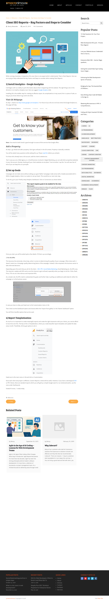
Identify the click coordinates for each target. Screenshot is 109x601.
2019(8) (84, 221)
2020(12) (85, 218)
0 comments (39, 26)
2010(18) (85, 248)
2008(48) (85, 255)
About (59, 5)
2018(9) (84, 224)
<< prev (11, 401)
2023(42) (85, 209)
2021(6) (84, 215)
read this (45, 153)
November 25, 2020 (11, 590)
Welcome (14, 18)
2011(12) (85, 245)
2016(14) (85, 230)
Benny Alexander (13, 26)
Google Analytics (43, 90)
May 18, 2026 (34, 590)
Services (100, 5)
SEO (75, 380)
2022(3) (84, 212)
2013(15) (85, 239)
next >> (73, 401)
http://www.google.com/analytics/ (29, 102)
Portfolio (89, 5)
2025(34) (85, 203)
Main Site (19, 8)
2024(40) (85, 206)
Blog (12, 8)
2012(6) (84, 242)
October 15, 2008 (10, 582)
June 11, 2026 (34, 582)
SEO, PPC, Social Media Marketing (47, 269)
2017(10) (85, 227)
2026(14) (85, 199)
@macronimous (10, 598)
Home (51, 5)
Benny (13, 441)
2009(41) (85, 252)
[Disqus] (42, 501)
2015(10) (85, 233)
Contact (79, 5)
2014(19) (85, 236)
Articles (69, 5)
